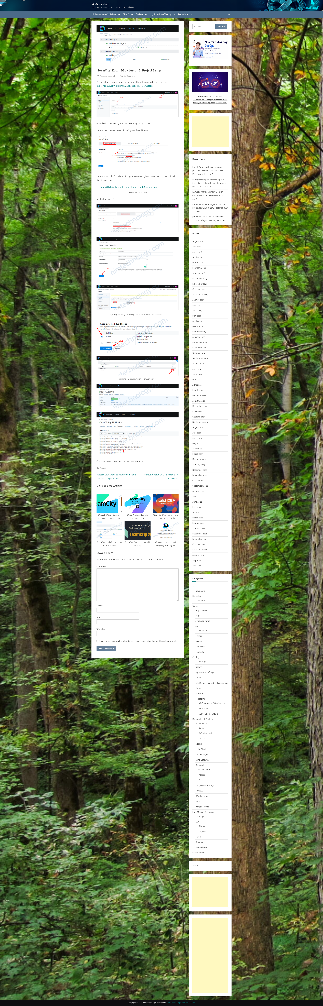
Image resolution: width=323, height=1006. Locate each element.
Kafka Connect (205, 733)
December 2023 (199, 406)
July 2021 (196, 560)
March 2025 (197, 326)
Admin (195, 865)
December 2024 (199, 342)
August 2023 (198, 427)
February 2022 (199, 523)
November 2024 (199, 348)
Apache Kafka (201, 723)
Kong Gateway (202, 760)
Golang (198, 667)
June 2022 (197, 502)
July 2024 (196, 369)
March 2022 (197, 518)
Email (100, 617)
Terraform (200, 699)
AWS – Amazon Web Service (211, 703)
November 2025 (199, 284)
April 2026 (197, 257)
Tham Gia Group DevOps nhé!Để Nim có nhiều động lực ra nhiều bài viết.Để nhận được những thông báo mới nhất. (210, 99)
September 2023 (200, 422)
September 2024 (200, 358)
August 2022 (198, 491)
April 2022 (196, 512)
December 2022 (199, 470)
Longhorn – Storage (204, 785)
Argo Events (201, 610)
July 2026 (196, 247)
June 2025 (197, 310)
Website (101, 629)
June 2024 (197, 374)
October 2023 (198, 417)
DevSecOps (200, 661)
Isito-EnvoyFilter (203, 754)
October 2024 (198, 353)
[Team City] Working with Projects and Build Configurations (129, 187)
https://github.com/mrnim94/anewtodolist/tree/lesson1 (125, 86)
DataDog (199, 816)
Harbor (198, 636)
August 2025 (198, 300)
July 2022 (196, 496)
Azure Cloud (204, 708)
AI (193, 586)
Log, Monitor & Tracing (160, 14)
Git (196, 626)
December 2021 (199, 534)
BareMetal (183, 14)
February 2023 (199, 459)
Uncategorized (199, 852)
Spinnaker (200, 646)
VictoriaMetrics (202, 807)
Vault (197, 801)
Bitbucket (202, 630)
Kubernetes (200, 765)
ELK (197, 822)
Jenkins (198, 641)
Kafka (201, 728)
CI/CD (126, 14)
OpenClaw (200, 591)
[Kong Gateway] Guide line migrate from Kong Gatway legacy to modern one (209, 183)
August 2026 (198, 241)
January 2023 (198, 464)
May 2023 (196, 443)
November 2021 (199, 539)
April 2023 (197, 448)
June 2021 (197, 565)
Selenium (199, 693)
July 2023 (196, 433)
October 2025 (198, 289)
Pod (200, 780)
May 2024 (196, 379)
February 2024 (199, 395)
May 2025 (196, 316)
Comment (102, 566)
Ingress (201, 775)
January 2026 (198, 273)
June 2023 (197, 438)
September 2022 (200, 486)
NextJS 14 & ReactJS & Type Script (211, 683)
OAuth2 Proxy (201, 796)
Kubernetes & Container (104, 14)
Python (198, 688)
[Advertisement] (210, 131)
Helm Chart (200, 749)
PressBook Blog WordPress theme (181, 1003)
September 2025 (200, 294)
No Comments (130, 76)
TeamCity (104, 468)
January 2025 (198, 337)
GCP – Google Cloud (208, 714)
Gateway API (204, 769)
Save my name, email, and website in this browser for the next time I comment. (138, 641)
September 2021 (200, 549)
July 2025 (196, 305)
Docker (198, 744)
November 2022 (199, 475)
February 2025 (199, 332)
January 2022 (198, 528)
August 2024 (198, 363)
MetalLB (199, 791)
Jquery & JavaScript (204, 672)
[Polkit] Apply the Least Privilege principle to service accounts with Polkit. (207, 170)
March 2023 (197, 454)
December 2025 (199, 278)
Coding (139, 14)
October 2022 (198, 480)
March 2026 (197, 262)
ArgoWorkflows (202, 621)
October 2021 (198, 544)
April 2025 (197, 321)
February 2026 (199, 268)
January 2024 (198, 401)
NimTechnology (100, 4)
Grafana (199, 842)
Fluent (198, 837)
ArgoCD (199, 615)
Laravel (198, 677)
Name (100, 605)
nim (117, 76)
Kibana (201, 826)
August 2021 (198, 555)
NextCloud (200, 600)
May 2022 (196, 507)
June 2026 (197, 252)
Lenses (201, 738)
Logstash (202, 831)
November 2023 (199, 411)
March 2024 (197, 390)
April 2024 (197, 385)
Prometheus (201, 847)
